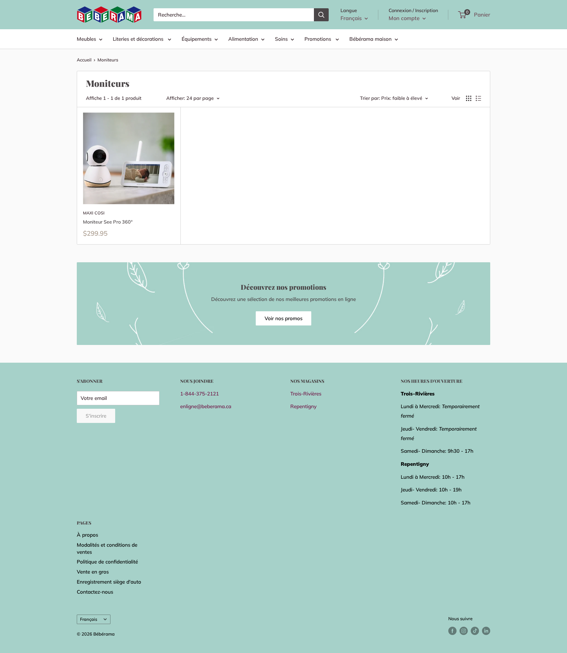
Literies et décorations (139, 39)
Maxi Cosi (94, 213)
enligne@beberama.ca (205, 406)
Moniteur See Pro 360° (108, 222)
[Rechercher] (321, 14)
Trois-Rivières (305, 393)
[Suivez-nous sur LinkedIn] (486, 630)
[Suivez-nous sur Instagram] (464, 630)
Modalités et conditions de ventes (107, 548)
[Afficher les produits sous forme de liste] (478, 98)
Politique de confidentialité (107, 561)
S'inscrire (96, 416)
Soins (281, 39)
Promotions (318, 39)
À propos (87, 535)
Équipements (196, 39)
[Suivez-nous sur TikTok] (475, 630)
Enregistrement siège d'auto (109, 582)
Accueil (84, 60)
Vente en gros (93, 572)
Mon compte (405, 18)
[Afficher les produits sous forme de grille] (468, 98)
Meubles (86, 39)
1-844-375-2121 (199, 393)
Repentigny (303, 406)
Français (88, 619)
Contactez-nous (95, 592)
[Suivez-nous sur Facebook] (452, 630)
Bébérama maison (370, 39)
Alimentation (243, 39)
